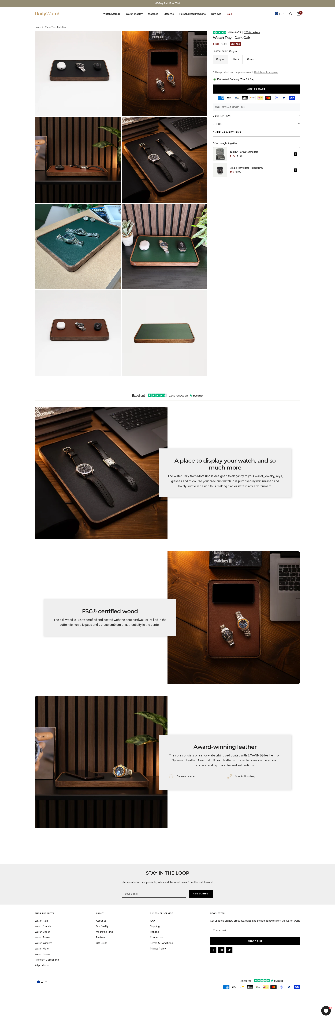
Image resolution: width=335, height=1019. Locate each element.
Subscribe (255, 941)
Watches (153, 14)
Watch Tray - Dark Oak (55, 27)
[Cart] (298, 14)
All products (42, 965)
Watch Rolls (42, 920)
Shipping (155, 926)
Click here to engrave (266, 72)
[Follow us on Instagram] (221, 950)
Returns (154, 931)
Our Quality (102, 926)
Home (38, 27)
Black (236, 59)
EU (281, 14)
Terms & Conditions (161, 943)
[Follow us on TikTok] (229, 950)
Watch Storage (111, 14)
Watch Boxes (42, 937)
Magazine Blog (104, 931)
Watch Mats (42, 948)
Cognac (220, 59)
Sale (229, 14)
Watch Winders (43, 943)
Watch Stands (43, 926)
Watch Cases (42, 931)
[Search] (290, 14)
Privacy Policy (158, 948)
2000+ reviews (252, 32)
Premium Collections (47, 959)
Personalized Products (192, 14)
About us (101, 920)
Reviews (216, 14)
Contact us (156, 937)
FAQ (152, 920)
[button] (295, 154)
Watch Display (134, 14)
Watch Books (42, 954)
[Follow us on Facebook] (213, 950)
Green (250, 59)
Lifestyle (169, 14)
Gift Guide (101, 943)
